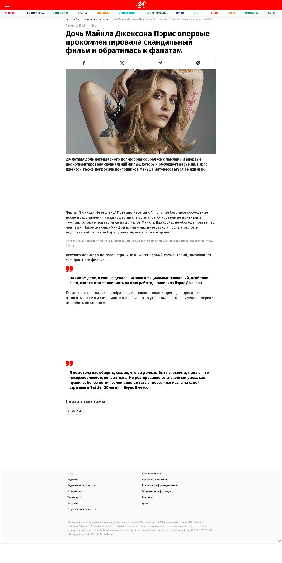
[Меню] (7, 5)
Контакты (147, 497)
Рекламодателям (152, 473)
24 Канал (10, 13)
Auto (271, 13)
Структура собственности (81, 509)
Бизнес (82, 13)
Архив (145, 503)
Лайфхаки (252, 13)
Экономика (60, 13)
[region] (141, 554)
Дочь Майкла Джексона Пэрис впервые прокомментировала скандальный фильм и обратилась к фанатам (164, 19)
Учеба (232, 13)
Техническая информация (156, 491)
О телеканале (75, 491)
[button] (84, 63)
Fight (214, 13)
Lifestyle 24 (72, 19)
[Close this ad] (279, 541)
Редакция (72, 479)
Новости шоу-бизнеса (95, 19)
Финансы (103, 13)
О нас (70, 473)
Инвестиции (127, 13)
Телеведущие (75, 497)
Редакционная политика (81, 485)
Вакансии (72, 503)
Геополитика (35, 13)
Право (179, 13)
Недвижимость (155, 13)
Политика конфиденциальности (160, 485)
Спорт (197, 13)
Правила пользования (154, 479)
